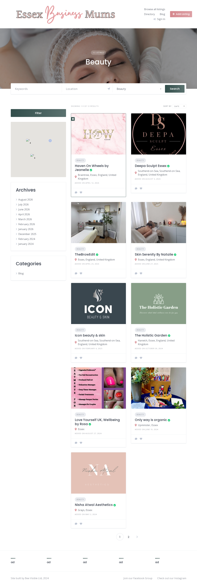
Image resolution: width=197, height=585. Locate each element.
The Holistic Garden (151, 335)
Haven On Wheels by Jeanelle (92, 168)
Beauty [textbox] (121, 89)
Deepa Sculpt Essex (150, 166)
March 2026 (25, 219)
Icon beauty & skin (90, 335)
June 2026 (24, 209)
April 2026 (24, 214)
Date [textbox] (176, 106)
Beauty (80, 160)
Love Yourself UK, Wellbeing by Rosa (97, 422)
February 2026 (26, 224)
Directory (149, 14)
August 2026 (25, 199)
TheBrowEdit (85, 254)
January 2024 (25, 244)
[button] (50, 140)
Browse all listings (154, 9)
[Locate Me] (109, 88)
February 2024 (26, 239)
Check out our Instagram (171, 578)
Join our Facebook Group (137, 578)
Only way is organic (151, 420)
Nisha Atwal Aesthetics (94, 505)
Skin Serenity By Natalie (154, 254)
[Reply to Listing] (76, 192)
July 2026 (23, 204)
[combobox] (138, 88)
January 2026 (25, 229)
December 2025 (27, 234)
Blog (162, 14)
